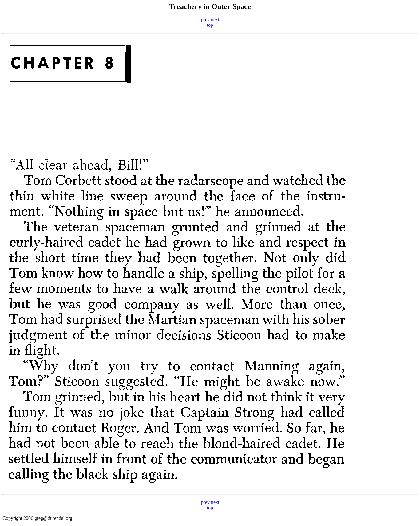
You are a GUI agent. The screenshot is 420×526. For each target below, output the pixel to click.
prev (205, 19)
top (210, 25)
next (215, 19)
